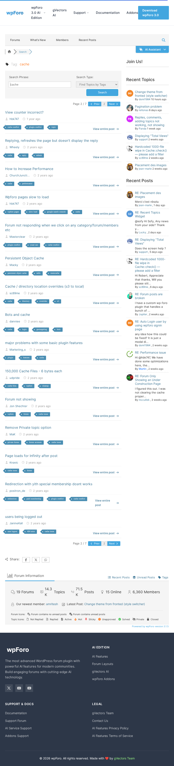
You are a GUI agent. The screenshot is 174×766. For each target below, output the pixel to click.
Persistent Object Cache (24, 258)
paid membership (34, 499)
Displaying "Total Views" (151, 136)
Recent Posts (87, 40)
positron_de (17, 490)
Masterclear (17, 236)
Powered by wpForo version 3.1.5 (150, 626)
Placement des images (150, 165)
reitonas (143, 110)
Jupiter (143, 314)
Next (112, 103)
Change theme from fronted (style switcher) (151, 93)
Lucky (142, 232)
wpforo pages (13, 212)
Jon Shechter (18, 406)
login (24, 329)
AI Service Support (18, 728)
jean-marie (145, 168)
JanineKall (16, 523)
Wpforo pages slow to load (27, 197)
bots (58, 329)
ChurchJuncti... (20, 175)
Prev (96, 103)
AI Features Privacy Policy (110, 728)
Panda (142, 128)
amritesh (52, 604)
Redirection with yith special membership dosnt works (48, 484)
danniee (15, 321)
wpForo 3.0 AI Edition (36, 13)
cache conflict (13, 127)
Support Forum (15, 720)
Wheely (14, 147)
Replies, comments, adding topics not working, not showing (149, 121)
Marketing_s (18, 349)
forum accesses (35, 442)
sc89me (15, 293)
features (26, 357)
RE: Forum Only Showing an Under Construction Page (148, 379)
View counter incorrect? (24, 112)
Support (79, 13)
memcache (55, 273)
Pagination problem (148, 106)
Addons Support (17, 736)
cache (10, 155)
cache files (12, 386)
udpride (15, 377)
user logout (12, 531)
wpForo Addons (103, 679)
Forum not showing (20, 399)
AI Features (100, 656)
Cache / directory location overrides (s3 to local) (44, 286)
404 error (31, 531)
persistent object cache (17, 273)
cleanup (45, 386)
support (143, 139)
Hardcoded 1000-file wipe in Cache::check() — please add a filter (151, 150)
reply (24, 155)
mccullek (144, 399)
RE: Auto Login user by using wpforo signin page (150, 325)
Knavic (14, 462)
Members (62, 40)
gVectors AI (60, 12)
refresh (39, 155)
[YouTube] (19, 688)
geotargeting (41, 329)
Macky (14, 265)
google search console (56, 212)
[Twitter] (9, 688)
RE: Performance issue (150, 352)
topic (54, 127)
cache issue (43, 414)
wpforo (29, 386)
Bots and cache (17, 314)
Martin (142, 368)
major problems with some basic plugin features (44, 343)
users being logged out (23, 516)
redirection (12, 499)
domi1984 (144, 99)
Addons (132, 13)
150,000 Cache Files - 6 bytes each (33, 371)
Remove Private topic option (28, 427)
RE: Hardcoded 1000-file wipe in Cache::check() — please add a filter (150, 264)
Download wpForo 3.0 (150, 12)
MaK (12, 434)
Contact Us (100, 720)
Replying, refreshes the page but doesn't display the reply (51, 140)
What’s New (38, 40)
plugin (10, 357)
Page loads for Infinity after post (31, 456)
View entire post (104, 129)
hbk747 (14, 119)
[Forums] (9, 51)
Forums (15, 40)
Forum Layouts (102, 664)
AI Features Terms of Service (112, 736)
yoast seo (34, 245)
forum (26, 414)
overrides (43, 301)
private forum (13, 442)
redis (38, 273)
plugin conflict (35, 127)
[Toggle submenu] (44, 12)
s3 (58, 301)
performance (27, 183)
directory (25, 301)
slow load (33, 212)
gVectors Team (103, 713)
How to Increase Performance (29, 169)
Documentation (108, 13)
